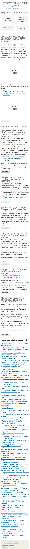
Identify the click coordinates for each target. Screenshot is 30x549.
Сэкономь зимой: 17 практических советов (14, 347)
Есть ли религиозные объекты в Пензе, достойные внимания (13, 408)
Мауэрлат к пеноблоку (8, 19)
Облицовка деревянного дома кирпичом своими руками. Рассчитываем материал (13, 469)
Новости (15, 8)
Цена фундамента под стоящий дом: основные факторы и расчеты (12, 525)
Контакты (4, 543)
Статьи (21, 8)
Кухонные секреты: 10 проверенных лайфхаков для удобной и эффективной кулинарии (12, 501)
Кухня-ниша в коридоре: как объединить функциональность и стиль (13, 354)
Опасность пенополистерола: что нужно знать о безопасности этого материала (15, 461)
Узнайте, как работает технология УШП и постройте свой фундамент (13, 441)
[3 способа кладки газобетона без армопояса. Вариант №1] (15, 225)
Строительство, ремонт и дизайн (14, 4)
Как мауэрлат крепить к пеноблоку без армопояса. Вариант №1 (13, 178)
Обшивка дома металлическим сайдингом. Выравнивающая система (14, 484)
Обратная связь (5, 547)
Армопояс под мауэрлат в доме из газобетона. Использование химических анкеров (15, 497)
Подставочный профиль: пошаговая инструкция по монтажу (12, 368)
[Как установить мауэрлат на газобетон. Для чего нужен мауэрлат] (15, 261)
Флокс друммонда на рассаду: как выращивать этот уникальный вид (11, 422)
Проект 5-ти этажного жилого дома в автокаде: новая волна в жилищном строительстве (12, 507)
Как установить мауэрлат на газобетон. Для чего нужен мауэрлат (14, 235)
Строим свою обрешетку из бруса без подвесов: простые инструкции (12, 426)
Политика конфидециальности (8, 545)
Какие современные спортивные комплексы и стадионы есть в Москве (14, 357)
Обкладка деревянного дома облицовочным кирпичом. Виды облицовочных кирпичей (14, 465)
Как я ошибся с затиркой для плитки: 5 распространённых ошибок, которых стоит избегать (13, 395)
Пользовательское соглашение (12, 543)
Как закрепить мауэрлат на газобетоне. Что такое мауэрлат (13, 271)
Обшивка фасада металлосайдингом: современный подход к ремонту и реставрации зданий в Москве (14, 449)
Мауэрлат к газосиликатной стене (22, 19)
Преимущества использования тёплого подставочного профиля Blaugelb (13, 365)
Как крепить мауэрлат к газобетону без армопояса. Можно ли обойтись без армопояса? (13, 38)
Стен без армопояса (7, 27)
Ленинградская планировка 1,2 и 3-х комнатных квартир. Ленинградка (12, 480)
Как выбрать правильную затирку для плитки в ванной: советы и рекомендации (14, 391)
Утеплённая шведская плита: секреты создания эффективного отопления (12, 445)
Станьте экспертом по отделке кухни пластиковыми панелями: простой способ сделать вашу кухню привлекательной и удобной (14, 513)
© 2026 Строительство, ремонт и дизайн (10, 541)
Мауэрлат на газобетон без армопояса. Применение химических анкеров (13, 299)
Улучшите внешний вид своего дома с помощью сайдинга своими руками (12, 528)
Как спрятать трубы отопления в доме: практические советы (13, 383)
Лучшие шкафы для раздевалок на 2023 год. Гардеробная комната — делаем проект (14, 476)
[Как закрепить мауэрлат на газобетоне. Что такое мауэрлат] (15, 276)
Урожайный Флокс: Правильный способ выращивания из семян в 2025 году (13, 419)
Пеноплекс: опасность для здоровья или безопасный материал (13, 454)
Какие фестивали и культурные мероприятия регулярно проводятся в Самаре (14, 380)
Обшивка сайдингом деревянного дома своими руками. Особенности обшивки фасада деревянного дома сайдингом (14, 488)
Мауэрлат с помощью (22, 27)
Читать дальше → (5, 120)
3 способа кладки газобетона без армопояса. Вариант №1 (14, 208)
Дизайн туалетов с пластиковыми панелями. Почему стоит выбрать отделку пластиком (14, 458)
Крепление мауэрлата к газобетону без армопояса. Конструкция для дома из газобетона (13, 133)
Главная (8, 8)
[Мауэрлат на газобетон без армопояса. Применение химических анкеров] (15, 327)
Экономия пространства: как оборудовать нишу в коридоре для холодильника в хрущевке (15, 361)
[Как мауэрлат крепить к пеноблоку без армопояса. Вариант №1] (15, 198)
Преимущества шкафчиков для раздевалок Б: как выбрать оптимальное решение (15, 376)
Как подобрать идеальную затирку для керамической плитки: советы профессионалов (14, 400)
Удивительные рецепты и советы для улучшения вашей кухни (12, 521)
